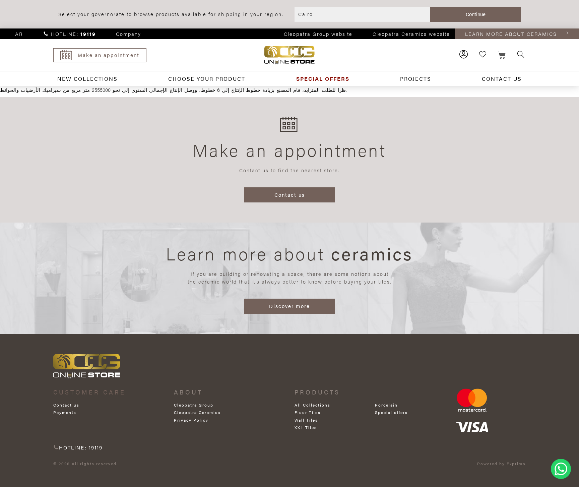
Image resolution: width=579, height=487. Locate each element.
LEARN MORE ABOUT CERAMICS (511, 33)
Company (128, 33)
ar (19, 33)
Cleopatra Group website (318, 33)
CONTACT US (502, 78)
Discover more (289, 305)
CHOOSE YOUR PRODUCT (206, 78)
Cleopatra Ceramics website (411, 33)
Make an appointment (108, 54)
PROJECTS (415, 78)
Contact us (289, 194)
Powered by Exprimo (501, 464)
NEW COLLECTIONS (87, 78)
